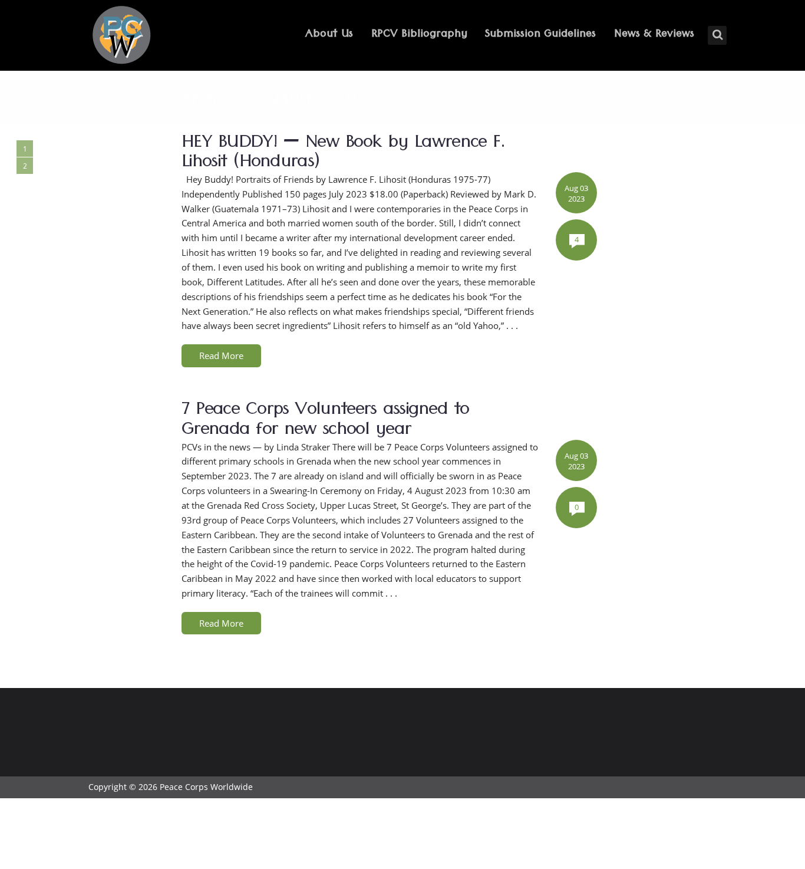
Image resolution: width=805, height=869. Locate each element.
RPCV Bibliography (419, 35)
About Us (329, 35)
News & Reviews (654, 35)
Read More (221, 355)
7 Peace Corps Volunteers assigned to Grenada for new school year (325, 421)
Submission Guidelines (540, 35)
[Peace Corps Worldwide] (121, 36)
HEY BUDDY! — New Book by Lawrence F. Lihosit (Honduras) (343, 154)
